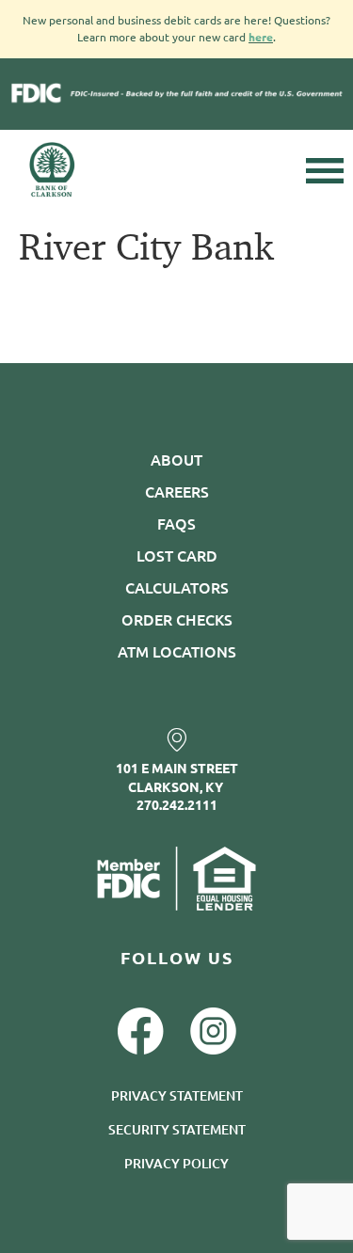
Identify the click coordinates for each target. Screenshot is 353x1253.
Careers (177, 491)
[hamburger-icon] (325, 170)
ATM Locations (177, 651)
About (176, 459)
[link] (176, 740)
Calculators (177, 587)
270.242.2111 (176, 804)
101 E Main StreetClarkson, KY (177, 777)
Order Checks (177, 619)
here (261, 36)
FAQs (176, 523)
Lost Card (176, 555)
